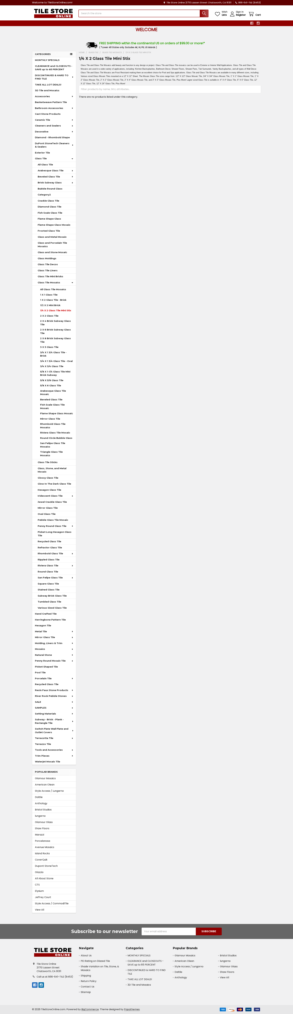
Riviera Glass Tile (48, 565)
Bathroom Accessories (49, 108)
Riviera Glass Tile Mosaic (55, 432)
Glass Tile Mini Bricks (50, 276)
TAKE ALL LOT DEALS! (48, 84)
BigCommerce (90, 1009)
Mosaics (40, 649)
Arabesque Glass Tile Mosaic (53, 392)
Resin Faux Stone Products (51, 690)
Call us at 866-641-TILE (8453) (55, 976)
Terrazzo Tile (43, 744)
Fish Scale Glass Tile (50, 212)
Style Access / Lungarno (49, 791)
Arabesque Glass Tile (50, 170)
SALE (38, 701)
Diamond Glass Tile (49, 206)
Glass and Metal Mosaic (52, 236)
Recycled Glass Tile (49, 541)
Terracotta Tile (44, 738)
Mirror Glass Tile (50, 418)
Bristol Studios (43, 809)
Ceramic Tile (42, 119)
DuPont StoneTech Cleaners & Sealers (52, 145)
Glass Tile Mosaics (49, 282)
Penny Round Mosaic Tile (50, 660)
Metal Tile (41, 631)
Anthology (41, 803)
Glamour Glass (44, 822)
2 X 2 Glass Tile (49, 315)
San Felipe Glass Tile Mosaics (52, 445)
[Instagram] (258, 23)
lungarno (40, 816)
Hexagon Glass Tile (49, 489)
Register (241, 14)
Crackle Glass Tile (48, 200)
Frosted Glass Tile (49, 230)
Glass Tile (41, 158)
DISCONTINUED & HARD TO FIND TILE (51, 77)
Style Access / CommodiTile (52, 903)
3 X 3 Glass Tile (49, 347)
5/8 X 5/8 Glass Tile (51, 380)
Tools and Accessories (49, 749)
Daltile (39, 797)
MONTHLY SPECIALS (47, 60)
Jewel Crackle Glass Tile (52, 501)
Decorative (41, 131)
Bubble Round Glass (50, 188)
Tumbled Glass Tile (49, 601)
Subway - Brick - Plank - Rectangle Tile (49, 721)
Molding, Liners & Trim (48, 643)
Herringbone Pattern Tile (50, 619)
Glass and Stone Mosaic (52, 252)
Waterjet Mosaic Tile (47, 761)
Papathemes (132, 1009)
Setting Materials (45, 713)
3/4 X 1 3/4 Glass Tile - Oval (56, 361)
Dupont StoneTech (46, 866)
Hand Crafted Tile (46, 613)
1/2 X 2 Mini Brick (50, 305)
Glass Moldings (47, 258)
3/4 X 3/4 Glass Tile (51, 366)
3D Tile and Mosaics (47, 90)
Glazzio (39, 872)
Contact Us (87, 986)
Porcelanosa (42, 841)
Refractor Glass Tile (50, 547)
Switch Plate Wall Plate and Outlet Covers (51, 730)
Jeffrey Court (43, 897)
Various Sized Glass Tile (52, 607)
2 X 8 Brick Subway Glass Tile (55, 340)
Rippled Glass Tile (49, 559)
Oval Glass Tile (47, 513)
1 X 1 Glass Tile (49, 294)
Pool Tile (40, 672)
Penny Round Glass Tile (52, 526)
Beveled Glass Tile (49, 176)
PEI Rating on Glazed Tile (95, 961)
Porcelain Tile (43, 678)
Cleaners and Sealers (48, 125)
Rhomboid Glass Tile (50, 553)
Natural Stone (43, 654)
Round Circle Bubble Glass (56, 438)
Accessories (42, 96)
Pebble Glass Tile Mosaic (53, 519)
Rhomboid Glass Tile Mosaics (52, 425)
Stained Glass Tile (49, 589)
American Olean (44, 784)
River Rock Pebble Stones (51, 696)
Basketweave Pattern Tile (51, 102)
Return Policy (88, 981)
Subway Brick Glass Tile (52, 595)
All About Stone (44, 878)
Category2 (44, 194)
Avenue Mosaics (44, 847)
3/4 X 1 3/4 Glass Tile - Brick (53, 354)
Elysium (39, 891)
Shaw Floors (42, 828)
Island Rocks (42, 853)
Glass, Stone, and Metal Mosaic (52, 470)
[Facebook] (252, 23)
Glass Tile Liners (48, 270)
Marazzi (39, 834)
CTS (37, 884)
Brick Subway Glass (50, 182)
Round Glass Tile (48, 571)
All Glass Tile (45, 164)
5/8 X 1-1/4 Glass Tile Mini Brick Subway (55, 373)
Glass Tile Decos (48, 264)
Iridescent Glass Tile (50, 495)
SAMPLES (40, 707)
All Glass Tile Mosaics (53, 289)
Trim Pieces (42, 755)
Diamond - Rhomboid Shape (52, 137)
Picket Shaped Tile (46, 666)
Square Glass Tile (48, 583)
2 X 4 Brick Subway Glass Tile (55, 322)
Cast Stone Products (48, 113)
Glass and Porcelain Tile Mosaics (52, 244)
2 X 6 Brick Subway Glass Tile (55, 331)
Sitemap (86, 992)
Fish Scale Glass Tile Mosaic (52, 406)
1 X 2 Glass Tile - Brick (53, 299)
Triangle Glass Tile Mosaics (51, 453)
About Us (86, 955)
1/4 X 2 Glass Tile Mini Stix (55, 310)
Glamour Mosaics (45, 778)
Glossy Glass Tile (48, 477)
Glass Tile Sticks (48, 462)
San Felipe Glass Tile (50, 577)
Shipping (86, 975)
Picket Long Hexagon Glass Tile (54, 533)
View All (39, 909)
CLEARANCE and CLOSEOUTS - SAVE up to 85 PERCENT (53, 68)
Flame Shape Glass (49, 218)
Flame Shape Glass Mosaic (54, 224)
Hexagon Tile (43, 625)
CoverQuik (41, 859)
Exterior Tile (42, 152)
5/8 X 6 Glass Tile (50, 385)
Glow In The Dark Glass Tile (54, 483)
